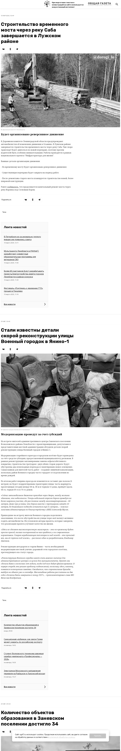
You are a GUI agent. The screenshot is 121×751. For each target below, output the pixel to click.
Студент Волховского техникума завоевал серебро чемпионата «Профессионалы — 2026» (24, 656)
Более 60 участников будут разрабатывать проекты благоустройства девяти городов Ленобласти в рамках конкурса (24, 274)
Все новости (9, 304)
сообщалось (12, 187)
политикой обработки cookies (62, 737)
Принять (97, 736)
